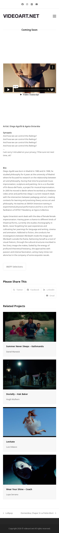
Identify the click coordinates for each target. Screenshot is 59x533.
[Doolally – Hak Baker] (29, 374)
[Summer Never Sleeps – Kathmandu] (29, 326)
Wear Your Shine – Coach (19, 489)
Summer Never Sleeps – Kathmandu (25, 346)
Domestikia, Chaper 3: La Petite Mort (37, 513)
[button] (54, 16)
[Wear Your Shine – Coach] (29, 469)
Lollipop (8, 513)
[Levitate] (29, 421)
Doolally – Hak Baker (17, 394)
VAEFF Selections (14, 266)
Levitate (10, 441)
